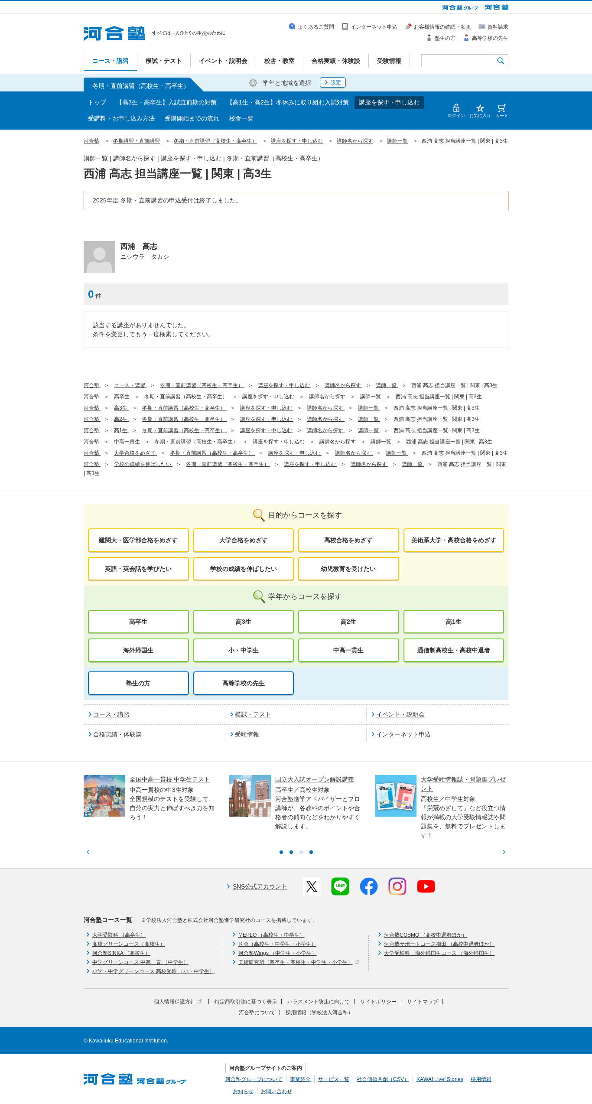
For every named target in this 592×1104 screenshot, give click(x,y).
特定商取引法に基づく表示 (246, 1002)
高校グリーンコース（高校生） (128, 944)
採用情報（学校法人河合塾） (319, 1013)
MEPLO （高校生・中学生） (271, 935)
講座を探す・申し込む (389, 102)
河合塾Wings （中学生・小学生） (277, 953)
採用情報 (481, 1079)
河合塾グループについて (254, 1079)
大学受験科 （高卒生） (119, 935)
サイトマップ (422, 1002)
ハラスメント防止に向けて (318, 1002)
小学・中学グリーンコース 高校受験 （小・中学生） (153, 971)
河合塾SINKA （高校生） (121, 953)
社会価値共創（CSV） (383, 1079)
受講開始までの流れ (192, 118)
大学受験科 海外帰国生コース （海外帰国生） (439, 953)
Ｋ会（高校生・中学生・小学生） (277, 944)
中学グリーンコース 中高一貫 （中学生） (140, 962)
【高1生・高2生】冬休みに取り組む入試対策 (288, 102)
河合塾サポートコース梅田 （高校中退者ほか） (439, 944)
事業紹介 (300, 1079)
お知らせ (243, 1091)
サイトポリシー (378, 1002)
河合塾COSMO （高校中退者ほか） (425, 935)
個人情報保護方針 (174, 1002)
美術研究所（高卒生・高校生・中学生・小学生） (295, 962)
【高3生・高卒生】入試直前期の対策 (166, 102)
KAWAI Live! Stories (439, 1079)
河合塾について (257, 1013)
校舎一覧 (241, 118)
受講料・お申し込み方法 (121, 118)
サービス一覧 (333, 1079)
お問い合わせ (276, 1091)
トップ (97, 102)
